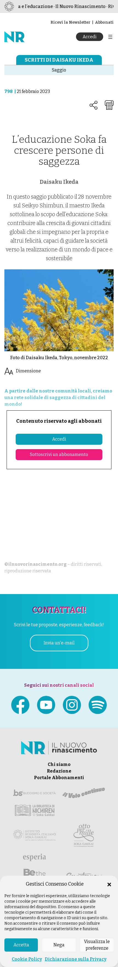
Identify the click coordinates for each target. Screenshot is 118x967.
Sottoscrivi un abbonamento (59, 454)
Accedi (90, 36)
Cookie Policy (27, 959)
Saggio (59, 70)
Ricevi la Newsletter (70, 22)
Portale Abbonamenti (59, 777)
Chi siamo (59, 764)
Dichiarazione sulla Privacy (75, 959)
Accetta (21, 944)
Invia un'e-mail (59, 642)
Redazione (59, 771)
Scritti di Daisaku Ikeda (59, 60)
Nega (59, 944)
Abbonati (104, 22)
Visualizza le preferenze (97, 945)
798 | (10, 91)
